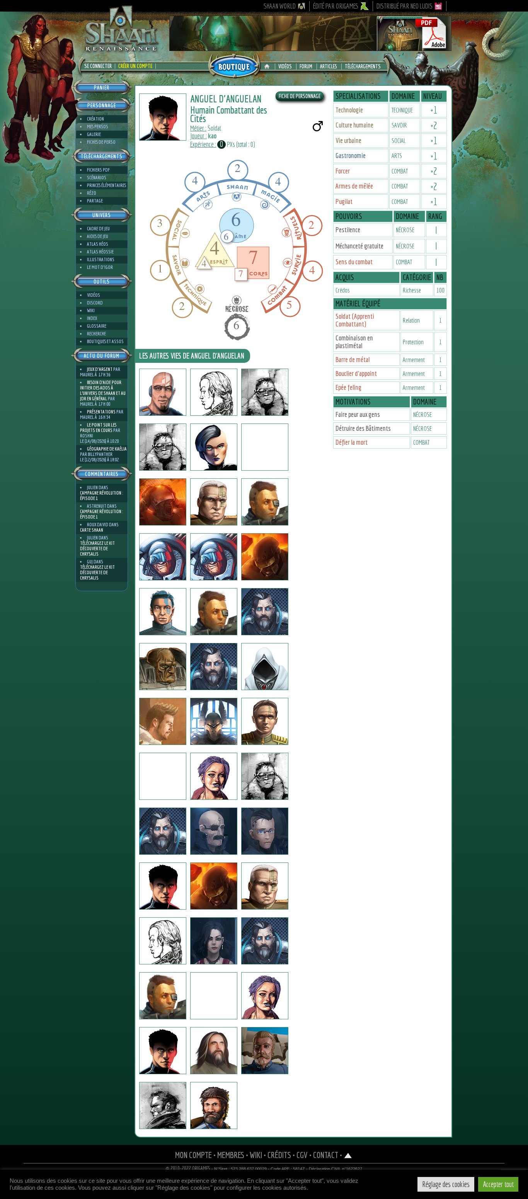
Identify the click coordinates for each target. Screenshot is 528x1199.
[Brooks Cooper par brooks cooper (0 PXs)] (213, 611)
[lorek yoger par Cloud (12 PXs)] (213, 666)
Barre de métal (353, 359)
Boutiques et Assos (105, 341)
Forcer (343, 171)
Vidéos (285, 66)
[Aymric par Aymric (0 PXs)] (213, 721)
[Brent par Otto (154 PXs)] (162, 666)
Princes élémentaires (106, 185)
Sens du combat (354, 262)
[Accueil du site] (269, 66)
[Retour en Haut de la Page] (348, 1155)
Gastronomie (351, 155)
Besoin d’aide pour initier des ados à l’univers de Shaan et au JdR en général (103, 390)
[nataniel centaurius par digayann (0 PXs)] (162, 940)
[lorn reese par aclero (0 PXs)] (162, 721)
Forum (306, 66)
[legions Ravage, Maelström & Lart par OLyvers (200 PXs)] (162, 502)
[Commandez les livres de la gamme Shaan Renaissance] (234, 65)
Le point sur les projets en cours (98, 427)
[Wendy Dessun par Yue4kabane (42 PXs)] (213, 940)
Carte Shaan (91, 530)
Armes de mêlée (354, 186)
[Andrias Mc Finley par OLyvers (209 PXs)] (213, 502)
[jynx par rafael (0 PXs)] (264, 831)
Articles (328, 66)
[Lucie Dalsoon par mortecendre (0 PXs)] (213, 776)
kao (212, 136)
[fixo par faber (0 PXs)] (264, 556)
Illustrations (100, 259)
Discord (95, 303)
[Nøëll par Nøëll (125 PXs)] (264, 666)
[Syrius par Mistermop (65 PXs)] (213, 1050)
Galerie (94, 134)
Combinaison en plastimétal (354, 342)
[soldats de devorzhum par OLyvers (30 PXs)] (264, 447)
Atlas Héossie (100, 252)
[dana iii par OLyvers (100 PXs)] (213, 447)
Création (95, 119)
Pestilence (348, 230)
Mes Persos (97, 126)
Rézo (91, 193)
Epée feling (348, 387)
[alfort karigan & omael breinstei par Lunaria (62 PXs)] (162, 447)
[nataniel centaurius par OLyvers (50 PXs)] (213, 392)
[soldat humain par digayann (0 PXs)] (213, 886)
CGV (302, 1155)
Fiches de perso (101, 142)
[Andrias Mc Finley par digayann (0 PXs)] (264, 886)
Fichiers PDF (98, 170)
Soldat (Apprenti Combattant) (355, 320)
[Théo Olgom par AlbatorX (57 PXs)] (213, 831)
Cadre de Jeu (98, 228)
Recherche (96, 334)
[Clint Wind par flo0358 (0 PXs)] (162, 831)
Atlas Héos (97, 244)
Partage (95, 201)
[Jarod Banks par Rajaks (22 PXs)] (264, 940)
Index (92, 318)
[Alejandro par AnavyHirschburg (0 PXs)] (162, 886)
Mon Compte (193, 1155)
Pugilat (344, 201)
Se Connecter (98, 66)
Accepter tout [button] (498, 1184)
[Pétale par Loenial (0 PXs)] (162, 1050)
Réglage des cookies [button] (446, 1184)
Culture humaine (354, 125)
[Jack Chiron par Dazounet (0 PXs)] (162, 776)
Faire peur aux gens (358, 414)
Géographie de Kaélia (107, 449)
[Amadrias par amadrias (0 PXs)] (162, 392)
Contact (325, 1155)
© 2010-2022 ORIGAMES (188, 1168)
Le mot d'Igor (100, 267)
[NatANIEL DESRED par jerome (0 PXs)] (162, 995)
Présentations (101, 412)
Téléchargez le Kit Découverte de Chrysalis (97, 548)
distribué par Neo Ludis (404, 6)
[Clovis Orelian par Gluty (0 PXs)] (213, 1105)
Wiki (91, 310)
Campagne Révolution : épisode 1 (101, 495)
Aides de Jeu (97, 236)
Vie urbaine (348, 140)
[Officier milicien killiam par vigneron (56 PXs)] (162, 1105)
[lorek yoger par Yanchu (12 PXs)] (264, 611)
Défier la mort (352, 442)
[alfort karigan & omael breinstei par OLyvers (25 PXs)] (264, 392)
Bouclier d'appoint (356, 373)
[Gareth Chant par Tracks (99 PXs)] (264, 1050)
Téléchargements (363, 66)
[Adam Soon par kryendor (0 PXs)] (264, 502)
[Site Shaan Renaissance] (121, 51)
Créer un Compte (135, 66)
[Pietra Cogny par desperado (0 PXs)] (264, 995)
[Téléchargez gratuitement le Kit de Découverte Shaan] (310, 47)
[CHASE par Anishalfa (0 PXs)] (264, 721)
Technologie (349, 110)
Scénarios (96, 177)
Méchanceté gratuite (359, 246)
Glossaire (96, 326)
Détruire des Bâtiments (363, 428)
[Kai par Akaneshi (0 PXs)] (162, 611)
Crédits (279, 1155)
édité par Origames (336, 6)
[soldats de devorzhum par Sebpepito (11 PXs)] (213, 995)
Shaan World (280, 6)
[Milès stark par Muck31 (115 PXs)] (264, 776)
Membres (230, 1155)
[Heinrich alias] (162, 556)
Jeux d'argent (99, 369)
